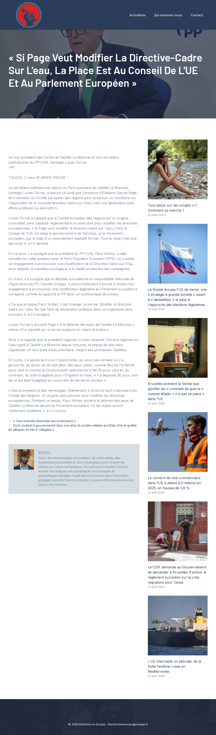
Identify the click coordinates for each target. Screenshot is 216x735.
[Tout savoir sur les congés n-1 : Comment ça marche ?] (178, 197)
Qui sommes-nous (168, 15)
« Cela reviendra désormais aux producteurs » (44, 421)
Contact (197, 15)
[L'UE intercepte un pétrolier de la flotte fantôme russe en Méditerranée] (178, 653)
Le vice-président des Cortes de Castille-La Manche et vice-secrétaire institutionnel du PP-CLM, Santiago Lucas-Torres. (63, 159)
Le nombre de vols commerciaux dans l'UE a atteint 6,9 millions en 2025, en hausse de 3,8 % (174, 483)
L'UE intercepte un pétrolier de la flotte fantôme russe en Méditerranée (174, 666)
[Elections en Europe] (29, 14)
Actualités (138, 15)
